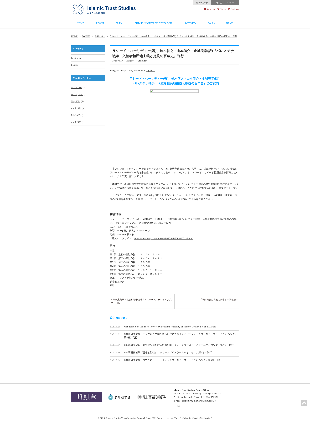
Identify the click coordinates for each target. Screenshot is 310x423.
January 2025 (77, 94)
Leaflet (177, 406)
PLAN (119, 23)
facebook (234, 9)
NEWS (229, 23)
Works (211, 23)
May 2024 (75, 101)
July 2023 (75, 115)
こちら (192, 199)
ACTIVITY (190, 23)
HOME (80, 23)
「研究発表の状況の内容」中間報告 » (219, 299)
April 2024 (76, 108)
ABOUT (100, 23)
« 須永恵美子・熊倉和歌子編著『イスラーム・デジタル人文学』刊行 (141, 301)
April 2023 (76, 122)
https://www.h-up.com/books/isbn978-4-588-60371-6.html (163, 238)
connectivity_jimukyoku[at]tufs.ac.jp (199, 401)
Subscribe (210, 9)
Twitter (223, 9)
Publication (100, 36)
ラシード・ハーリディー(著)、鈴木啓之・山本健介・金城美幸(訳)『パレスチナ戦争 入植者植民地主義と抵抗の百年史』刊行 (173, 36)
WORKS (86, 36)
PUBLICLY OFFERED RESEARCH (153, 23)
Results (74, 65)
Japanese (150, 70)
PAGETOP (304, 403)
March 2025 (76, 87)
